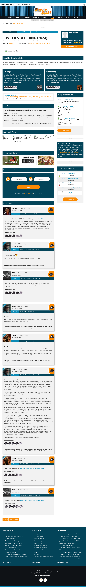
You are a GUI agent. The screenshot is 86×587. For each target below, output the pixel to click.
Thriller (44, 43)
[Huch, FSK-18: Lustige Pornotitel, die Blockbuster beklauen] (11, 160)
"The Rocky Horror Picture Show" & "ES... (70, 536)
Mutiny (70, 192)
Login (18, 5)
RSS (37, 573)
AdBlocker (46, 573)
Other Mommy (38, 559)
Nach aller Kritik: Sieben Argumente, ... (70, 557)
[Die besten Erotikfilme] (60, 101)
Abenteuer (32, 43)
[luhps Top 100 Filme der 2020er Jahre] (59, 111)
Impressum (31, 571)
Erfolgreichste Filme (47, 20)
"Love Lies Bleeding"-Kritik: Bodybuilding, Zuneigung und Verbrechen (28, 97)
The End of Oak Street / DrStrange (14, 545)
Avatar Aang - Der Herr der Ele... (43, 550)
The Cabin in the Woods (66, 545)
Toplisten (35, 20)
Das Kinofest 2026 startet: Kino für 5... (70, 538)
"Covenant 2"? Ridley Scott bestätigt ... (70, 554)
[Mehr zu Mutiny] (64, 192)
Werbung (55, 571)
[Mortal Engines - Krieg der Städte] (7, 141)
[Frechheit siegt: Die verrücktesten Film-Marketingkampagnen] (28, 160)
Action (48, 43)
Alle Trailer (36, 562)
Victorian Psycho (39, 538)
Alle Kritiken (7, 562)
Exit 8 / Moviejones (10, 547)
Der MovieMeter (70, 199)
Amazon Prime (66, 152)
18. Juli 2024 (12, 43)
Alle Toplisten (64, 130)
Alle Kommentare (62, 562)
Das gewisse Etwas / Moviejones (14, 536)
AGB (37, 571)
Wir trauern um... (64, 550)
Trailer (44, 17)
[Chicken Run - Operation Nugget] (28, 141)
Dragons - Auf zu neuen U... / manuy (15, 554)
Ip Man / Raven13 (10, 538)
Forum (75, 17)
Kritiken (36, 17)
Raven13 (14, 335)
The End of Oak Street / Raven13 (14, 543)
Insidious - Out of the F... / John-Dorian (16, 534)
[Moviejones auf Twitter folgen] (45, 581)
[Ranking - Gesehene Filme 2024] (60, 121)
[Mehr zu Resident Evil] (64, 173)
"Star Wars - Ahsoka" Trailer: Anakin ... (70, 547)
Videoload (76, 152)
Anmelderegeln (28, 193)
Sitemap (33, 573)
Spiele (68, 17)
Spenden (52, 573)
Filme (52, 17)
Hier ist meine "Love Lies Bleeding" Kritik (32, 468)
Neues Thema (14, 519)
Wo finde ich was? (76, 5)
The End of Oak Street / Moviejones (15, 550)
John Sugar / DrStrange (11, 552)
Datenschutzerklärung (45, 571)
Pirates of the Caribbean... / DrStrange (16, 557)
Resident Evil (71, 173)
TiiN (13, 273)
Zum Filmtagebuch (43, 219)
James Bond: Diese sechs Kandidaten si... (71, 541)
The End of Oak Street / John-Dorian (15, 541)
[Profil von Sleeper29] (7, 211)
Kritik (23, 32)
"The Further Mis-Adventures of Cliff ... (70, 559)
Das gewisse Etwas (73, 178)
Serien (60, 17)
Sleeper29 (15, 208)
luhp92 (14, 244)
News (10, 17)
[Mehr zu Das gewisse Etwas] (64, 178)
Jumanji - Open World (74, 188)
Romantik (38, 43)
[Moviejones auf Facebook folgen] (41, 581)
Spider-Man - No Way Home (67, 543)
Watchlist (74, 32)
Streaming (26, 17)
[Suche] (84, 5)
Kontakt (15, 214)
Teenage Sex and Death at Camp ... (44, 557)
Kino (17, 17)
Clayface (70, 183)
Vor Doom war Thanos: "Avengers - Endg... (71, 552)
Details (10, 32)
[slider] (67, 42)
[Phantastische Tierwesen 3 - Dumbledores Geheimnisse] (17, 141)
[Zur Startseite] (43, 12)
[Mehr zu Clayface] (64, 183)
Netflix (60, 152)
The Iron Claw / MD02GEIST (12, 559)
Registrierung (26, 5)
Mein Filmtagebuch (72, 46)
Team (41, 573)
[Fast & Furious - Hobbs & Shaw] (39, 141)
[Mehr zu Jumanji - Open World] (64, 188)
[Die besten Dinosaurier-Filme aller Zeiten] (46, 160)
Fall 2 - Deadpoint (39, 541)
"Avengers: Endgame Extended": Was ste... (71, 534)
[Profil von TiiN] (7, 275)
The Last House (38, 536)
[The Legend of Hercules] (49, 141)
